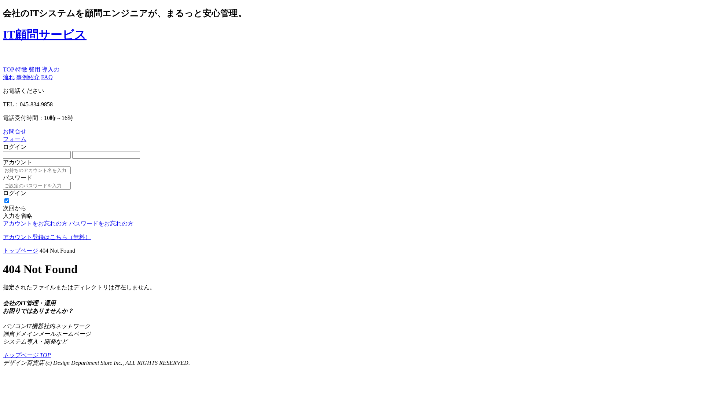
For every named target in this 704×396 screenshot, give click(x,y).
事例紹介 (28, 77)
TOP (8, 69)
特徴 (21, 69)
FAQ (47, 77)
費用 (34, 69)
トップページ (20, 250)
